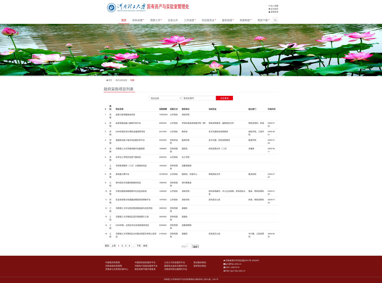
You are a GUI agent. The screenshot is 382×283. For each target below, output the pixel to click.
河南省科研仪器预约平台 (175, 268)
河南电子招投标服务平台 (146, 265)
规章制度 (245, 20)
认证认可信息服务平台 (174, 262)
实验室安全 (208, 20)
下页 (139, 245)
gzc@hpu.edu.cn (233, 263)
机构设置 (137, 20)
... (133, 245)
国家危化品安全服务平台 (175, 265)
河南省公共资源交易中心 (116, 268)
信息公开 (173, 20)
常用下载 (263, 20)
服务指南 (227, 20)
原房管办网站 (200, 265)
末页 (145, 245)
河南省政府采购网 (113, 265)
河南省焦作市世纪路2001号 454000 (242, 260)
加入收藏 (274, 5)
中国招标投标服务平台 (145, 262)
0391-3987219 (232, 267)
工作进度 (189, 20)
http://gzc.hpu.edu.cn (235, 270)
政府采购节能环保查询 (145, 268)
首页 (123, 20)
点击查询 (224, 98)
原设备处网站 (200, 262)
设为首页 (274, 8)
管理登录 (274, 11)
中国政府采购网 (112, 262)
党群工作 (155, 20)
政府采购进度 (121, 80)
